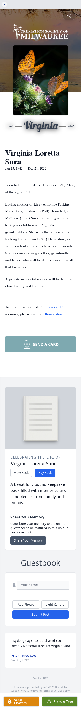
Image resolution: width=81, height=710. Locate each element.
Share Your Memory (28, 540)
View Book (21, 473)
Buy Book (45, 473)
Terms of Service (52, 691)
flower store (54, 313)
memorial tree (57, 306)
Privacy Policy (28, 691)
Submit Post (40, 614)
